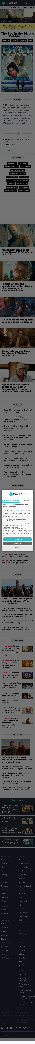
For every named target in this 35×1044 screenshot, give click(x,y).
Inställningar (17, 543)
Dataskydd (17, 547)
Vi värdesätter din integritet (11, 500)
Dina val (26, 501)
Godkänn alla (17, 539)
